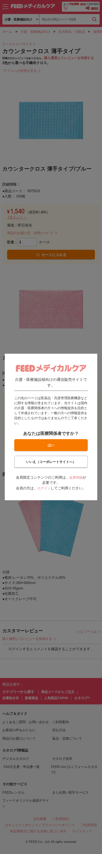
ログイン (44, 488)
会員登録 (76, 477)
